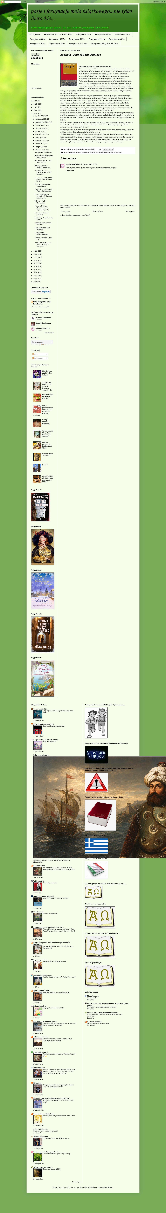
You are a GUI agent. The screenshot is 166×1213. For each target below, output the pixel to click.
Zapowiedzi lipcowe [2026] (51, 1169)
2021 (36, 251)
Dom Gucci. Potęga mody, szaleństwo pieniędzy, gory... (44, 179)
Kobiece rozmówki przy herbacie (45, 1152)
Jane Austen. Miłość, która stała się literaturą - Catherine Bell (47, 386)
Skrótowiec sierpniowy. (50, 914)
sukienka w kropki (40, 1037)
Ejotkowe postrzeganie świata (44, 1021)
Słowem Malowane (40, 1136)
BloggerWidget (49, 332)
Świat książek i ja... (40, 709)
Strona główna (34, 34)
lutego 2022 (39, 147)
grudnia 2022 (40, 116)
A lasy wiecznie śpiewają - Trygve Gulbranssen (44, 190)
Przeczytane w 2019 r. (97, 39)
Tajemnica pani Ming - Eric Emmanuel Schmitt (47, 433)
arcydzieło (85, 152)
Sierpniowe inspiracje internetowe (53, 726)
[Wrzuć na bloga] (106, 149)
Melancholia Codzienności (43, 896)
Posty (36, 354)
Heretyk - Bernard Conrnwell (45, 421)
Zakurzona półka (39, 1006)
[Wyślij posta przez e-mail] (99, 149)
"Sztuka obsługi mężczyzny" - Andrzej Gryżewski (59, 977)
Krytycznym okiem (40, 960)
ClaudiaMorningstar (43, 323)
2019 (36, 257)
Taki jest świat (38, 881)
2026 (36, 101)
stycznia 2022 (40, 150)
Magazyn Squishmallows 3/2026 (53, 1008)
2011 (35, 282)
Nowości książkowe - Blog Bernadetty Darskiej (51, 1098)
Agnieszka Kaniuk (73, 164)
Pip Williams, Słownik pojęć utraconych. (56, 1138)
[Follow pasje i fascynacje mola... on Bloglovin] (41, 293)
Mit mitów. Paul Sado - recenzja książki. (56, 992)
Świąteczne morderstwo (43, 152)
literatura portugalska (96, 152)
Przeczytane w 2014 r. (103, 34)
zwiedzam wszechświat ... (43, 1167)
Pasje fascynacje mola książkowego (41, 303)
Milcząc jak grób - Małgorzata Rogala (42, 166)
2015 (36, 269)
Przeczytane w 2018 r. (77, 39)
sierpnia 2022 (40, 128)
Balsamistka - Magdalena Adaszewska (44, 156)
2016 (36, 266)
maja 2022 (39, 137)
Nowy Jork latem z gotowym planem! (45, 1131)
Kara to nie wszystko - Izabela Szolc (43, 185)
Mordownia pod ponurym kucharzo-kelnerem (101, 1007)
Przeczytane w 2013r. (83, 34)
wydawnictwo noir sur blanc (113, 152)
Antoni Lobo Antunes (74, 152)
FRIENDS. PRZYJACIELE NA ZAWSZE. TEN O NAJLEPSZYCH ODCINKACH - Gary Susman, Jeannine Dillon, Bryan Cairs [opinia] (59, 1071)
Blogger (110, 1187)
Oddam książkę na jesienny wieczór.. (47, 396)
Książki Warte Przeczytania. (43, 724)
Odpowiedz (70, 171)
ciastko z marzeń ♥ (94, 1022)
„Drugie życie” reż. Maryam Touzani (54, 962)
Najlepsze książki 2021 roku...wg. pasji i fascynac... (43, 244)
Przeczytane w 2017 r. (57, 39)
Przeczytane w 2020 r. (117, 39)
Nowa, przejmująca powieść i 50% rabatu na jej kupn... (43, 196)
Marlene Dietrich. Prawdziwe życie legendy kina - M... (42, 208)
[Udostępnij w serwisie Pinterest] (112, 149)
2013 (36, 276)
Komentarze (38, 358)
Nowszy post (65, 211)
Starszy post (130, 211)
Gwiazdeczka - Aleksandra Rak (41, 233)
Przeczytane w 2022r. (57, 43)
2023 (36, 110)
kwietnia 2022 (40, 140)
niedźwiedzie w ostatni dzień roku (98, 1023)
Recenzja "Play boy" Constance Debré (55, 898)
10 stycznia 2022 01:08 (88, 164)
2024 (36, 107)
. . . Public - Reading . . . (42, 975)
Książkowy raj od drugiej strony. (45, 740)
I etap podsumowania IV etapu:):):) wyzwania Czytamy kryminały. (43, 410)
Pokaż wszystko (76, 1182)
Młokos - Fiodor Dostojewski (40, 202)
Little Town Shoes (40, 1129)
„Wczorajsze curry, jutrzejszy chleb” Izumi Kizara (59, 1116)
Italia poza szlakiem (40, 755)
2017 (36, 263)
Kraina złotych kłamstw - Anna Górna (43, 161)
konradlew (83, 1187)
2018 (36, 260)
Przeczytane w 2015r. (122, 34)
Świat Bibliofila (39, 1067)
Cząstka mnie (38, 912)
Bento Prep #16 (92, 998)
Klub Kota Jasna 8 (40, 1052)
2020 (36, 254)
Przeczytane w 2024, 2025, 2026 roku (104, 43)
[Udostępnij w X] (108, 149)
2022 (36, 113)
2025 (36, 104)
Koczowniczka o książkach (43, 1114)
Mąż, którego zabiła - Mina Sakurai (47, 373)
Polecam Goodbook (43, 318)
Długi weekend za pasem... (47, 454)
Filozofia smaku (93, 996)
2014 (36, 272)
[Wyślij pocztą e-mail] (104, 149)
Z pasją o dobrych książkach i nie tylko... (49, 927)
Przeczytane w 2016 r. (38, 39)
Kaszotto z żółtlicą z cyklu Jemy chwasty (56, 1153)
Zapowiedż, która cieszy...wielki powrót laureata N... (43, 172)
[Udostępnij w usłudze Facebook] (110, 149)
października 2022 (42, 122)
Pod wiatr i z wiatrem (49, 883)
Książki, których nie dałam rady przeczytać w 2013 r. (47, 479)
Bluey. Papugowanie (49, 741)
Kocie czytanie (39, 865)
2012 (36, 279)
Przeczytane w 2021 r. (38, 43)
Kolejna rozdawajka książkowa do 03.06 (47, 445)
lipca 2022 (39, 131)
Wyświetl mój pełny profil (40, 307)
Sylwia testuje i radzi (41, 991)
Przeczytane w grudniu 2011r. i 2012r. (58, 34)
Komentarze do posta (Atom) (79, 215)
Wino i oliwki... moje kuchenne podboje (102, 1012)
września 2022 (40, 125)
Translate (47, 345)
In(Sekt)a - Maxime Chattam (42, 214)
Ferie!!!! (45, 465)
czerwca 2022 (40, 134)
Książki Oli (37, 1083)
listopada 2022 (40, 119)
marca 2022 (39, 144)
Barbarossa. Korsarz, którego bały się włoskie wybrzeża (51, 860)
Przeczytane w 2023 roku (78, 43)
